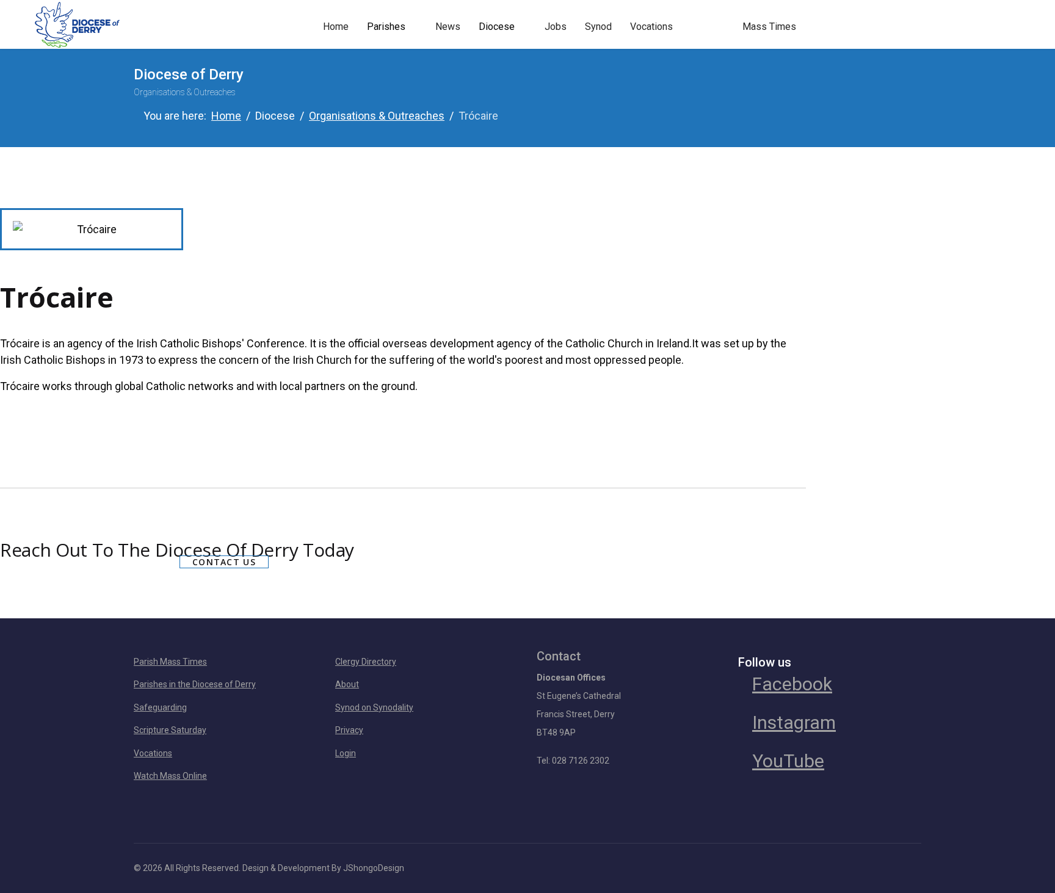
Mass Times (769, 27)
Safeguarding (160, 707)
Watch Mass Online (170, 776)
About (347, 684)
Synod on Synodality (374, 707)
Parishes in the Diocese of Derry (195, 684)
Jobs (556, 27)
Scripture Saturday (170, 730)
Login (345, 753)
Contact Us (224, 562)
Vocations (651, 27)
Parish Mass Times (170, 662)
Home (336, 27)
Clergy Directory (365, 662)
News (447, 27)
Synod (598, 27)
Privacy (349, 730)
